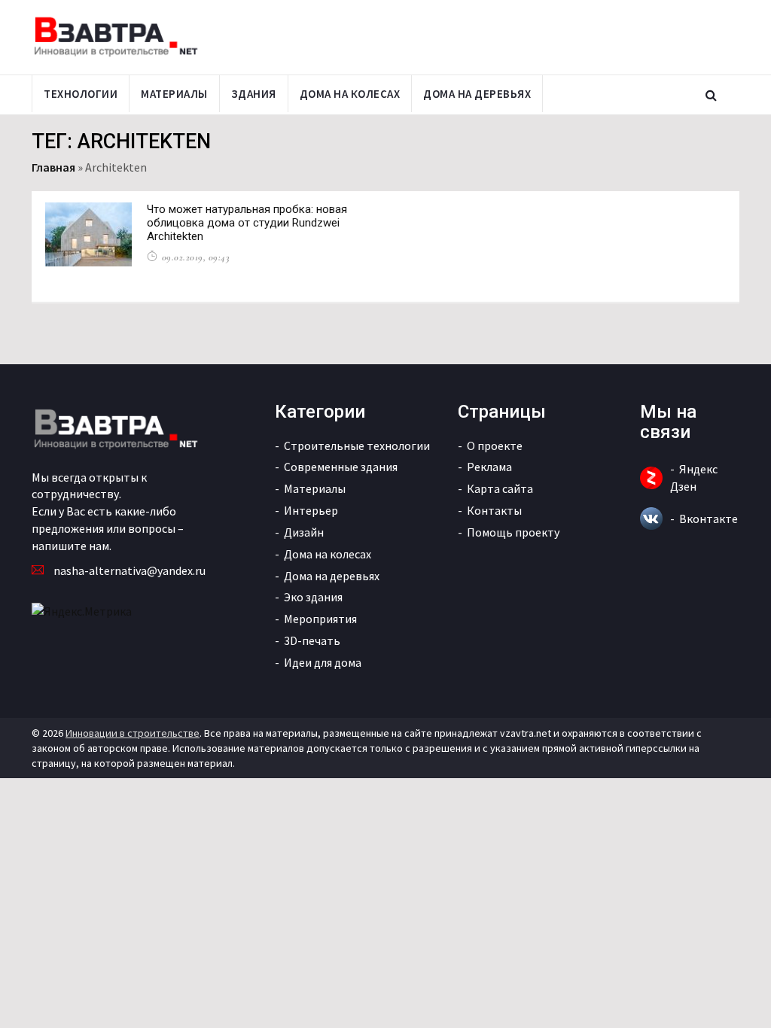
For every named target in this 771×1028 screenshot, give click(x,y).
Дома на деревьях (477, 94)
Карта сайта (500, 488)
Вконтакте (708, 518)
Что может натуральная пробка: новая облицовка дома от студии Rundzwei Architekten (247, 222)
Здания (253, 94)
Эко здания (313, 596)
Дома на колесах (350, 94)
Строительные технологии (357, 445)
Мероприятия (320, 618)
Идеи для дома (322, 662)
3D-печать (312, 640)
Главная (53, 167)
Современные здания (341, 466)
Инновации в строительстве (133, 733)
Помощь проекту (513, 532)
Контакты (494, 510)
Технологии (80, 94)
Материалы (174, 94)
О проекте (495, 445)
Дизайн (304, 532)
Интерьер (311, 510)
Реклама (489, 466)
